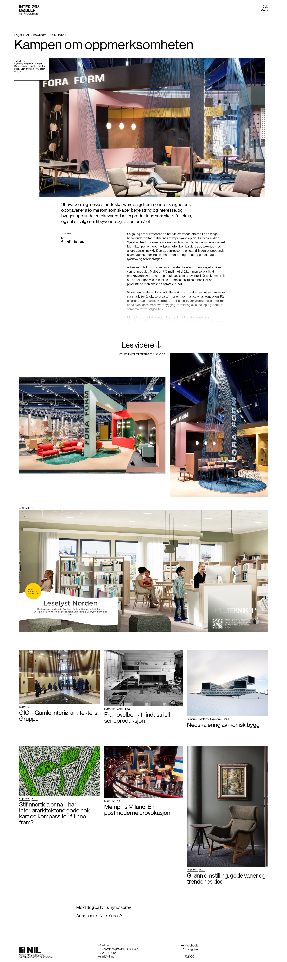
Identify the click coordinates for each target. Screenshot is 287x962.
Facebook (191, 945)
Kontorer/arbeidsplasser (210, 719)
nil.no (105, 945)
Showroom (38, 35)
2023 (201, 869)
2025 (127, 708)
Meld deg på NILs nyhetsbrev (103, 907)
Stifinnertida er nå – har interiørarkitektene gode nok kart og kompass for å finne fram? (54, 813)
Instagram (191, 949)
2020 (52, 35)
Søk (265, 6)
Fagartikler (21, 35)
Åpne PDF (66, 233)
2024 (34, 798)
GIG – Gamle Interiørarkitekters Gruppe (58, 716)
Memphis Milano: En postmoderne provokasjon (137, 810)
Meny (264, 10)
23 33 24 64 (109, 952)
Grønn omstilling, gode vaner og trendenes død (226, 878)
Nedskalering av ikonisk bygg (223, 725)
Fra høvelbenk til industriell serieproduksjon (137, 717)
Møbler (120, 708)
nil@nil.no (108, 956)
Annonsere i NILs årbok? (99, 915)
